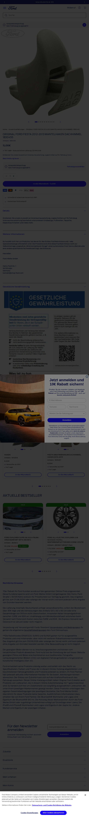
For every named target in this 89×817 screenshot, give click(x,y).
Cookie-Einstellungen (29, 813)
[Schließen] (85, 795)
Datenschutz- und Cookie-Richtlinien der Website (51, 805)
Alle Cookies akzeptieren (53, 813)
